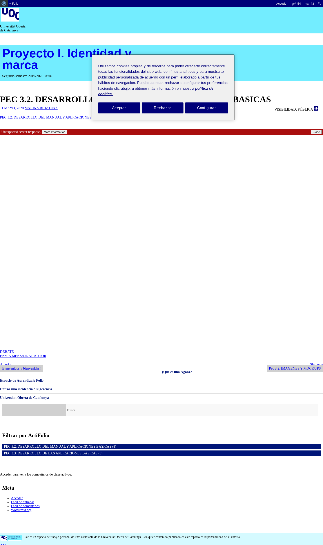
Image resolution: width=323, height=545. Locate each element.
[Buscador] (34, 410)
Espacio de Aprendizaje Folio (22, 380)
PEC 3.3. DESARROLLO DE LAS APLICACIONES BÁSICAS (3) (53, 453)
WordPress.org (21, 510)
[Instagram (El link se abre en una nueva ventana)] (3, 543)
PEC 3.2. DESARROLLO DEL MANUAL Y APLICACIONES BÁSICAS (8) (60, 446)
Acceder (17, 498)
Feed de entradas (22, 502)
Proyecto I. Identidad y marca (67, 58)
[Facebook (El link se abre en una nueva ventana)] (1, 543)
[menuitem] (4, 3)
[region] (163, 87)
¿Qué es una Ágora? (177, 372)
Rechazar (162, 108)
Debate (7, 352)
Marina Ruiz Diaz (41, 108)
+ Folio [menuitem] (13, 3)
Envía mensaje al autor (23, 356)
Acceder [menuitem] (282, 3)
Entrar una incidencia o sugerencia (26, 389)
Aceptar (119, 108)
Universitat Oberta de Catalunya (24, 397)
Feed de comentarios (25, 506)
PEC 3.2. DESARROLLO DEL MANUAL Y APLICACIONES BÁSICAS (53, 117)
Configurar (206, 108)
